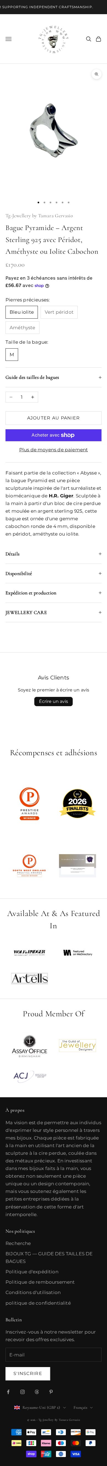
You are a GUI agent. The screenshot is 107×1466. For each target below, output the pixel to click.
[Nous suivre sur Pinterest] (51, 1392)
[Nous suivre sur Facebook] (8, 1392)
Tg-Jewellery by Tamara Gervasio (39, 216)
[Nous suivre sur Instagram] (22, 1392)
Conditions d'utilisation (33, 1292)
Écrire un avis (53, 701)
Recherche (18, 1243)
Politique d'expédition (31, 1271)
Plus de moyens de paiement (53, 449)
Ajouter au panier (53, 418)
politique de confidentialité (38, 1303)
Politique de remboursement (40, 1282)
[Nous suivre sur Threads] (37, 1392)
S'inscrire (27, 1373)
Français (80, 1407)
